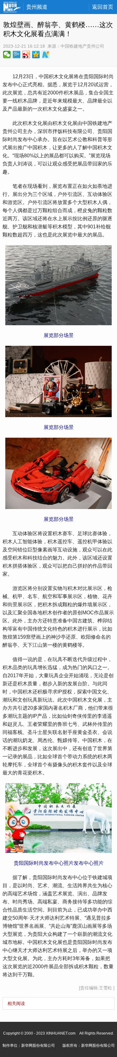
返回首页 (102, 7)
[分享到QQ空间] (36, 54)
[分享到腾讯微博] (17, 54)
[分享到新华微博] (46, 54)
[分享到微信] (7, 54)
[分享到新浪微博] (26, 54)
